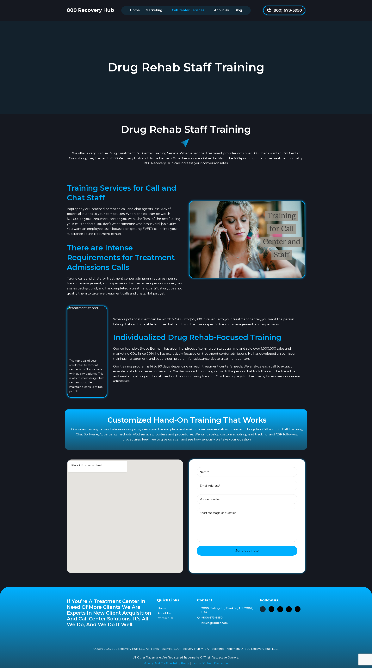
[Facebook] (298, 609)
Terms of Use (201, 663)
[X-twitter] (263, 609)
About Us (221, 10)
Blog (238, 10)
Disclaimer (221, 663)
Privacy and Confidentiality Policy (166, 663)
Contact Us (165, 618)
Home (135, 10)
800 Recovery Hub (90, 10)
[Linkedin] (271, 609)
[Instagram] (280, 609)
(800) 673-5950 (287, 10)
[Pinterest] (289, 609)
